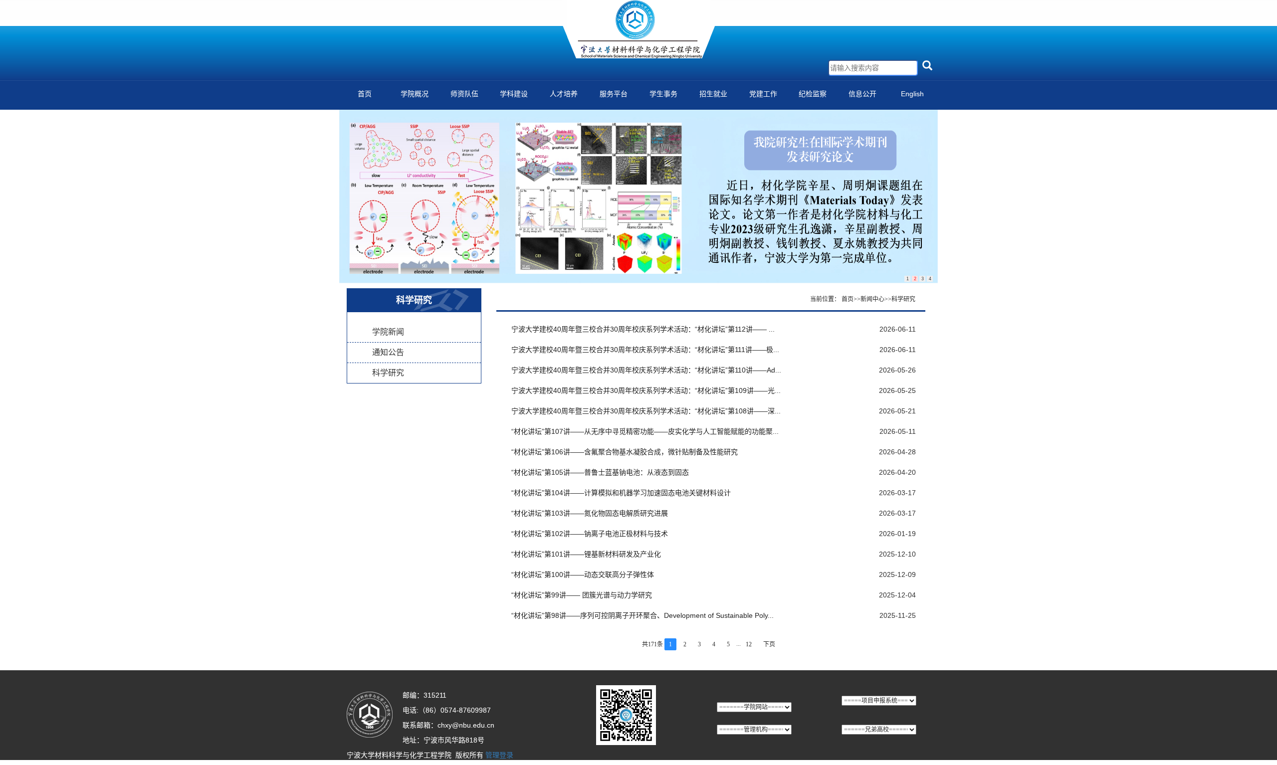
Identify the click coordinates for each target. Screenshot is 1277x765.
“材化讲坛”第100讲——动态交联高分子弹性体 (582, 574)
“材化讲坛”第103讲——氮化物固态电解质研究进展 (589, 513)
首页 (365, 94)
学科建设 (514, 94)
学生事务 (663, 94)
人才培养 (564, 94)
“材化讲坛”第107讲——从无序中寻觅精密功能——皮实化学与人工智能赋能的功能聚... (645, 431)
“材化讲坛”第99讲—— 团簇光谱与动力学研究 (581, 595)
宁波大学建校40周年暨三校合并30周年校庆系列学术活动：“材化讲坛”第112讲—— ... (643, 329)
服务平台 (614, 94)
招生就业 (713, 94)
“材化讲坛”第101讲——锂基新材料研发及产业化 (586, 554)
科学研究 (388, 373)
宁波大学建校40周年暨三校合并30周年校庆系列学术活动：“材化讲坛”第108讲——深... (646, 411)
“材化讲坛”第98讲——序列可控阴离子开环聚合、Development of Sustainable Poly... (642, 615)
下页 (769, 644)
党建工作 (763, 94)
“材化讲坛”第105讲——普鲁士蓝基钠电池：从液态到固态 (600, 472)
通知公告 (388, 352)
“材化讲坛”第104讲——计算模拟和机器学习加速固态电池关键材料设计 (621, 493)
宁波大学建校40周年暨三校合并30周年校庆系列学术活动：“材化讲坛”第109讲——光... (646, 390)
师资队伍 (464, 94)
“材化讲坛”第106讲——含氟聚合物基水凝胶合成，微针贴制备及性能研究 (624, 452)
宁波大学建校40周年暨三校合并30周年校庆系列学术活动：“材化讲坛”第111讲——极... (645, 350)
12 (749, 644)
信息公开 (862, 94)
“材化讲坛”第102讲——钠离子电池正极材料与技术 (589, 534)
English (912, 94)
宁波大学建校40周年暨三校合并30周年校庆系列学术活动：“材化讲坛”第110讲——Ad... (646, 370)
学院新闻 (388, 332)
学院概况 (414, 94)
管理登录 (499, 755)
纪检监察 (813, 94)
